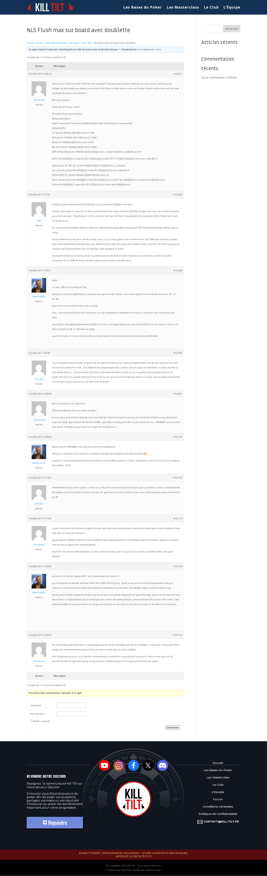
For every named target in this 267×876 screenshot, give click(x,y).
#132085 (177, 353)
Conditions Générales (218, 806)
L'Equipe (218, 792)
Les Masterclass (183, 8)
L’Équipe (231, 8)
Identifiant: (36, 705)
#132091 (177, 393)
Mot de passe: (38, 713)
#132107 (177, 477)
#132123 (177, 635)
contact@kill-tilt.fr (221, 821)
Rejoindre (57, 822)
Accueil (30, 42)
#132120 (177, 566)
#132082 (177, 194)
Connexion (173, 727)
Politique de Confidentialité (218, 814)
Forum (218, 799)
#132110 (177, 518)
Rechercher (231, 28)
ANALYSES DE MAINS (55, 42)
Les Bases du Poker (142, 8)
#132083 (177, 270)
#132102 (177, 436)
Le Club (211, 8)
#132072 (177, 73)
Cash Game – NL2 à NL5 (80, 42)
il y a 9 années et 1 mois (148, 49)
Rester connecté (41, 721)
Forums (40, 42)
